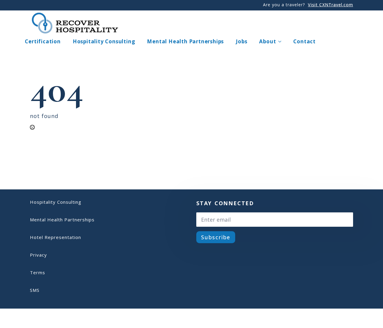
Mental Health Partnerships (185, 41)
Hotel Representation (55, 237)
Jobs (241, 41)
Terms (37, 272)
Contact (304, 41)
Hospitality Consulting (104, 41)
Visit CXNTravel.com (330, 4)
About (267, 41)
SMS (34, 290)
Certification (42, 41)
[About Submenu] (281, 41)
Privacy (38, 255)
